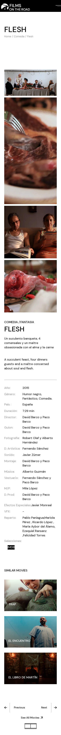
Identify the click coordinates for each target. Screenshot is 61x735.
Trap (12, 604)
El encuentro (19, 641)
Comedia (11, 322)
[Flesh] (30, 82)
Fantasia (27, 322)
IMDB (11, 547)
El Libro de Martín (22, 677)
